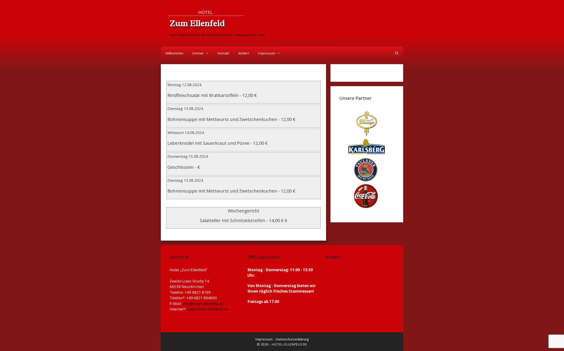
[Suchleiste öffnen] (396, 53)
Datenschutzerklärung (292, 339)
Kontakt (223, 53)
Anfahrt (243, 53)
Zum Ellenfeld (197, 23)
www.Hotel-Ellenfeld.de (207, 309)
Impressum (266, 53)
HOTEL (205, 12)
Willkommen (174, 53)
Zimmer (198, 53)
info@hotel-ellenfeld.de (203, 303)
